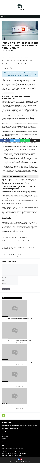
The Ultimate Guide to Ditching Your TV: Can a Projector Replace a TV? (16, 57)
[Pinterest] (21, 459)
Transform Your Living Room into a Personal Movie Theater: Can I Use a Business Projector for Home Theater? (18, 68)
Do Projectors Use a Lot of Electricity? (10, 256)
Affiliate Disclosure (5, 440)
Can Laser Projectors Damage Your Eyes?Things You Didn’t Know (15, 63)
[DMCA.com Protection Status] (3, 417)
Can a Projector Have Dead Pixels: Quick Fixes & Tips (20, 318)
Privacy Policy (4, 434)
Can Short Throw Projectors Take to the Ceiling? (12, 254)
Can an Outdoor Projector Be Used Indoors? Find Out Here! (20, 384)
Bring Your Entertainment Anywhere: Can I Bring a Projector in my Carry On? (17, 60)
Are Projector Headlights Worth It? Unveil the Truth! (20, 340)
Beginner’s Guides (6, 252)
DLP (5, 157)
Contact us (4, 438)
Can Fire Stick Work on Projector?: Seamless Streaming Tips (20, 362)
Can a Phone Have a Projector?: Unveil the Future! (20, 405)
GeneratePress (27, 461)
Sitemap (3, 441)
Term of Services (5, 436)
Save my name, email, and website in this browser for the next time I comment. (19, 286)
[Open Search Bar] (38, 16)
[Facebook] (19, 459)
